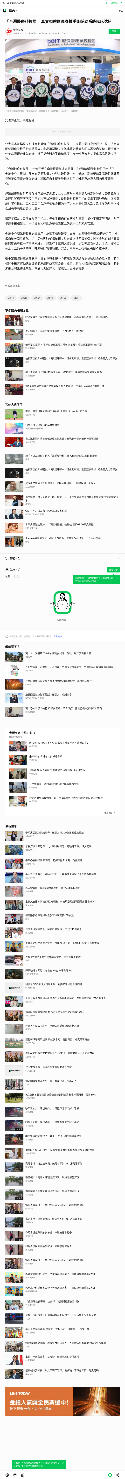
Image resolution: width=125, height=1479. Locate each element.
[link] (15, 1475)
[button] (7, 1475)
